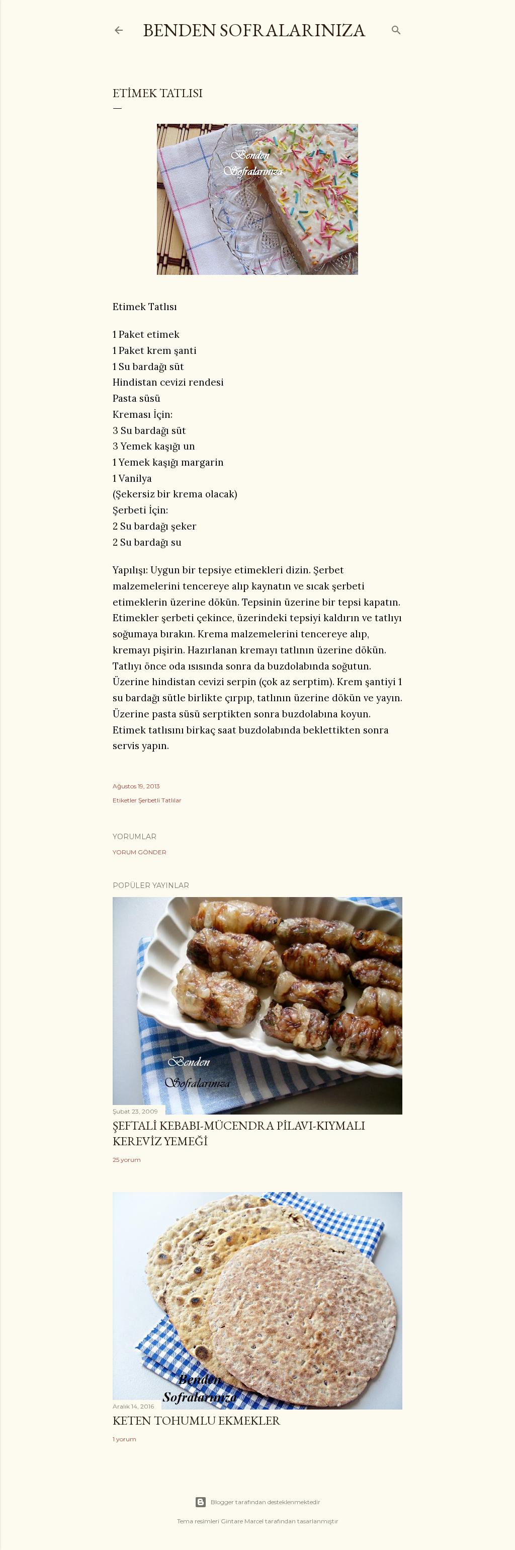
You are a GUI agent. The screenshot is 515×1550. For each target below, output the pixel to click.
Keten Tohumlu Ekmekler (197, 1420)
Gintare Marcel (242, 1521)
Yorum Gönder (139, 852)
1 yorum (124, 1439)
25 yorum (127, 1159)
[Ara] (396, 28)
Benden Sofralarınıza (254, 30)
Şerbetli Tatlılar (160, 800)
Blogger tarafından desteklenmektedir (265, 1502)
